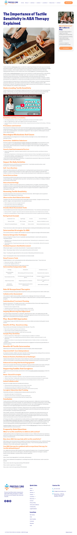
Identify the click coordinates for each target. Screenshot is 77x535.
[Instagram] (8, 501)
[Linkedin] (10, 501)
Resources (51, 2)
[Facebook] (5, 501)
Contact (58, 2)
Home (22, 2)
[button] (27, 2)
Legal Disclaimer (33, 508)
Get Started (66, 48)
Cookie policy (33, 506)
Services (32, 2)
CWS (27, 532)
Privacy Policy (33, 502)
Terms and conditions (34, 504)
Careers (38, 2)
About (26, 2)
